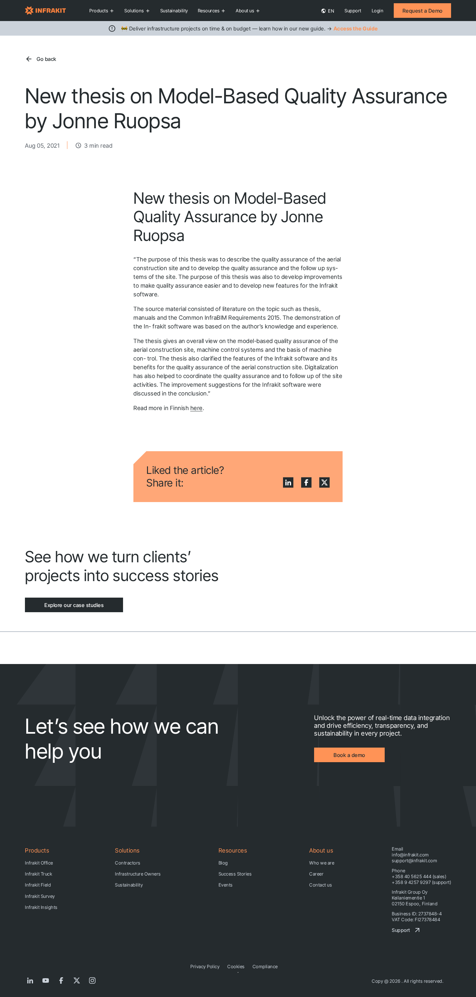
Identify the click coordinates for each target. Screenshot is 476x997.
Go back (46, 59)
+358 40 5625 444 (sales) (419, 876)
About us (245, 10)
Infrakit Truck (38, 874)
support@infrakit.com (414, 860)
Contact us (320, 885)
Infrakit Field (38, 885)
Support (353, 10)
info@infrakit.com (410, 854)
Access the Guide (356, 28)
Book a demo (349, 755)
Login (378, 10)
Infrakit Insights (41, 907)
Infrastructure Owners (138, 874)
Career (316, 874)
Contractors (128, 862)
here (196, 408)
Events (226, 885)
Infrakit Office (39, 862)
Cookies (236, 966)
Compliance (265, 966)
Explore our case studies (74, 605)
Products (98, 10)
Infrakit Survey (40, 896)
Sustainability (174, 10)
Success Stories (235, 874)
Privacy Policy (205, 966)
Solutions (134, 10)
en (330, 11)
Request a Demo (422, 10)
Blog (223, 862)
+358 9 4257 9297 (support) (421, 882)
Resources (209, 10)
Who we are (321, 862)
